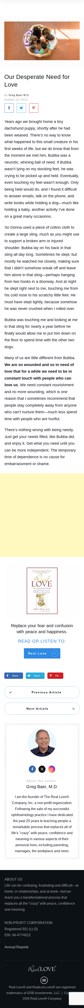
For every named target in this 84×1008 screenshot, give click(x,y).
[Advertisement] (42, 515)
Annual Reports (16, 947)
